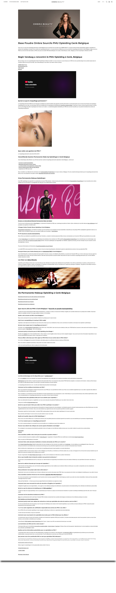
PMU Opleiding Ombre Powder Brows (33, 521)
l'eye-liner (57, 526)
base (27, 340)
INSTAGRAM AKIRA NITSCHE (25, 542)
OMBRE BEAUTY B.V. (22, 64)
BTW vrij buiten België (39, 568)
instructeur (68, 444)
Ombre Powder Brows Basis (26, 444)
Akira (19, 497)
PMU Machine (21, 380)
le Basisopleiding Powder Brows (47, 171)
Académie (53, 570)
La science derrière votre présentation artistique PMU (30, 165)
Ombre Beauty (25, 239)
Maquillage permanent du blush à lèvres (27, 164)
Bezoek (51, 246)
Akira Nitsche (37, 223)
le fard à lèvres (51, 526)
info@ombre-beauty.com (32, 402)
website (25, 333)
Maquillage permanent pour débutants (26, 304)
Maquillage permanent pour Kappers (26, 301)
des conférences (91, 223)
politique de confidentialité (40, 574)
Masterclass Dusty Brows (23, 578)
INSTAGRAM (21, 430)
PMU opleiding (47, 488)
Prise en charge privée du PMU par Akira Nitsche (29, 167)
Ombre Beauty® (43, 437)
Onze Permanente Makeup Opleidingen (31, 178)
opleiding (24, 378)
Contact (52, 574)
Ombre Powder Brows (79, 437)
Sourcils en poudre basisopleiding (26, 162)
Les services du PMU (67, 532)
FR (103, 1)
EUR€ (99, 1)
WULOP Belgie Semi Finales (35, 454)
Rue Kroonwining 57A (22, 66)
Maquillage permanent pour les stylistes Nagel (28, 299)
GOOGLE (20, 432)
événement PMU (47, 251)
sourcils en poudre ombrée (66, 105)
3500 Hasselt (21, 67)
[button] (106, 2)
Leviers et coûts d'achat (40, 570)
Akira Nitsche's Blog (55, 568)
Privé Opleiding (21, 580)
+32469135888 (21, 550)
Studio (52, 572)
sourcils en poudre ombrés (35, 240)
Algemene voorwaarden (40, 566)
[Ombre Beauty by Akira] (58, 2)
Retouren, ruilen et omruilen (40, 572)
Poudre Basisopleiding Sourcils (42, 246)
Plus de (52, 566)
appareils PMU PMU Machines (53, 474)
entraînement (48, 376)
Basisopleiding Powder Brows (76, 181)
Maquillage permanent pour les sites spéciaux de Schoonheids (31, 296)
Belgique (20, 69)
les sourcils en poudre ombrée (41, 526)
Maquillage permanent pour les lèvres (47, 173)
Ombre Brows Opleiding (23, 576)
